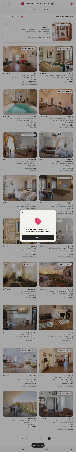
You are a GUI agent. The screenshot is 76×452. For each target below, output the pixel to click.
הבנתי (38, 237)
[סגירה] (23, 212)
